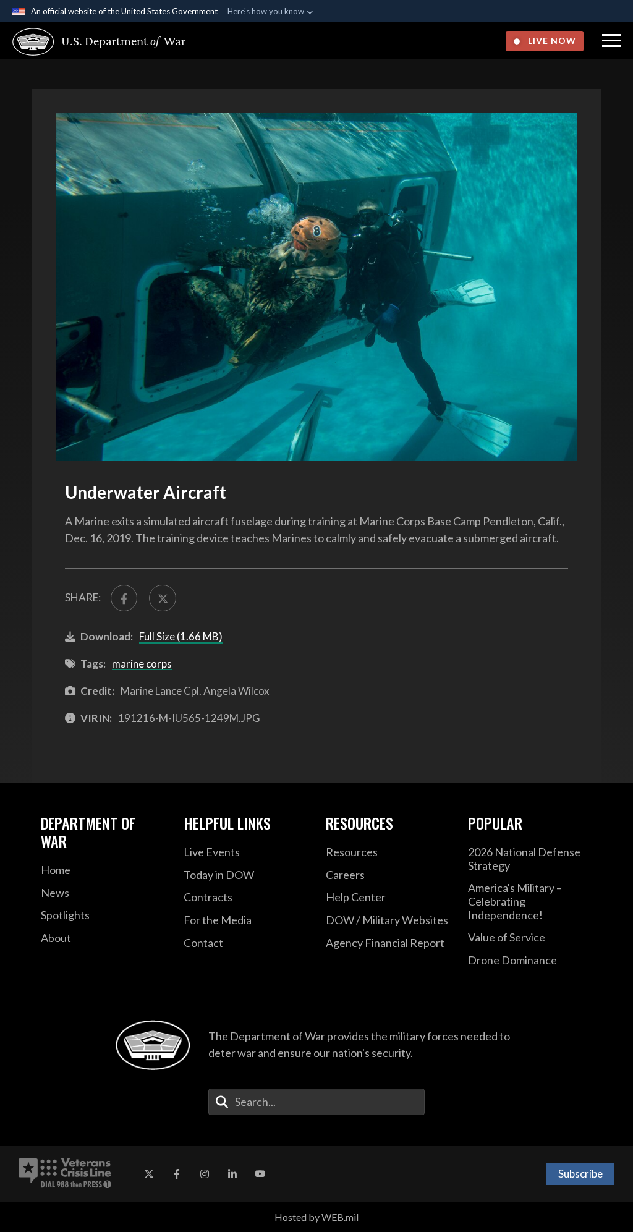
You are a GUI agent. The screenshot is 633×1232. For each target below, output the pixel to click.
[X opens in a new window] (149, 1174)
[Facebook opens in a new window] (177, 1174)
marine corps (142, 663)
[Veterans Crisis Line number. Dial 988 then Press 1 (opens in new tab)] (65, 1173)
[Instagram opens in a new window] (204, 1174)
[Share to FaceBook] (124, 598)
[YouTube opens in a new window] (260, 1174)
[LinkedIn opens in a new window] (232, 1174)
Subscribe (580, 1173)
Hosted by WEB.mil (316, 1217)
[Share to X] (162, 598)
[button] (611, 41)
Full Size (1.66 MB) (181, 636)
